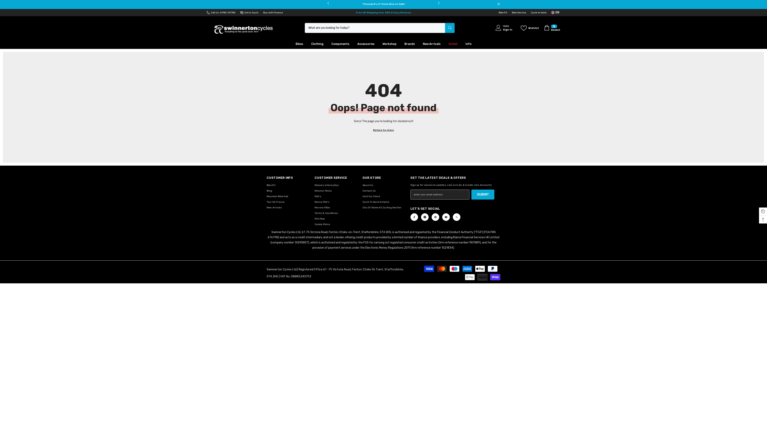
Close (498, 4)
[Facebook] (414, 217)
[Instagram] (425, 217)
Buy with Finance (273, 12)
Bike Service (519, 12)
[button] (763, 212)
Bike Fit (503, 12)
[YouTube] (446, 217)
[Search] (380, 28)
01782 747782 (227, 12)
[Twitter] (456, 217)
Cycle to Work (538, 12)
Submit (483, 194)
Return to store (383, 130)
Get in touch (251, 12)
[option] (383, 4)
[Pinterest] (435, 217)
